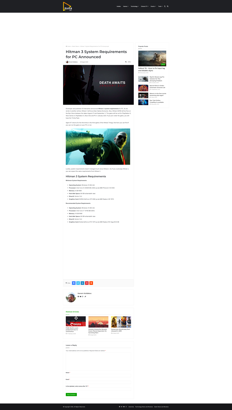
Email (68, 379)
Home (69, 46)
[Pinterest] (87, 283)
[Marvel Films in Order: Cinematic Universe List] (143, 88)
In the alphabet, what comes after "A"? (77, 386)
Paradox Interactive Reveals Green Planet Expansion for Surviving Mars (97, 331)
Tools (159, 6)
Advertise (131, 406)
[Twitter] (78, 283)
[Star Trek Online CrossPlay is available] (143, 102)
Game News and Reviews (161, 406)
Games (125, 6)
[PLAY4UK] (67, 6)
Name (68, 372)
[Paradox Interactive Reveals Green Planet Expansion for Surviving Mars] (98, 322)
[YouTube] (81, 296)
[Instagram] (83, 296)
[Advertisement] (116, 27)
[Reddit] (91, 283)
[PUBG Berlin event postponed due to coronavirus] (76, 321)
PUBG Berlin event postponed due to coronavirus (72, 329)
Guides (119, 6)
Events (153, 6)
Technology (134, 6)
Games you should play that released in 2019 (120, 330)
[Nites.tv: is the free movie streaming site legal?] (143, 95)
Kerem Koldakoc (73, 62)
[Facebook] (74, 283)
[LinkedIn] (82, 283)
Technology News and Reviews (144, 406)
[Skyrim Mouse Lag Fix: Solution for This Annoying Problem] (143, 79)
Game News (75, 46)
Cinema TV (144, 6)
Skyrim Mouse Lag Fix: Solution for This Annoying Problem (157, 79)
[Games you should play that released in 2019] (121, 322)
